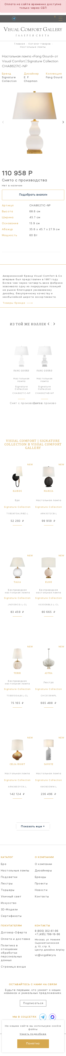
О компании (43, 864)
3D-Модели (9, 909)
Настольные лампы (15, 871)
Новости (41, 890)
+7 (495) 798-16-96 (47, 934)
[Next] (63, 122)
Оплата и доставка (15, 939)
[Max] (52, 1017)
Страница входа (13, 967)
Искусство (9, 903)
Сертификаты (11, 916)
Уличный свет (11, 896)
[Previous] (48, 324)
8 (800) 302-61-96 (46, 931)
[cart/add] (21, 530)
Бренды (40, 877)
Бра (3, 864)
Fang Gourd (54, 77)
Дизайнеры (43, 871)
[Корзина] (52, 18)
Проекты (41, 883)
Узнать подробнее (33, 1034)
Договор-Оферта (14, 932)
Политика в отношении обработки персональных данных (11, 953)
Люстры (7, 883)
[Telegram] (14, 18)
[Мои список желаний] (43, 18)
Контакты (42, 896)
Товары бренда (14, 303)
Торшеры (8, 890)
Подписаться (33, 1003)
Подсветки (9, 877)
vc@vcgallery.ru (45, 955)
